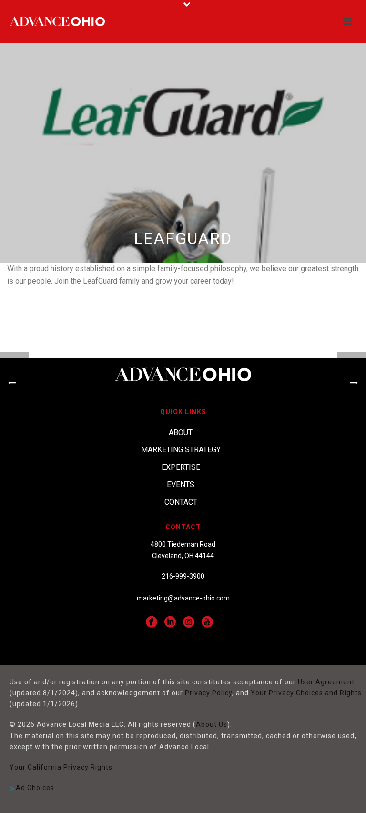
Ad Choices (34, 788)
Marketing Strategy (181, 449)
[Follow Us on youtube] (207, 622)
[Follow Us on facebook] (151, 622)
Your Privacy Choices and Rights (306, 693)
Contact (180, 502)
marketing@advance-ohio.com (183, 598)
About (181, 432)
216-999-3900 (183, 576)
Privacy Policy (208, 693)
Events (180, 484)
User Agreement (326, 682)
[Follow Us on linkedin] (170, 622)
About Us (211, 724)
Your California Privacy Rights (61, 767)
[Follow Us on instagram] (188, 622)
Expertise (181, 467)
